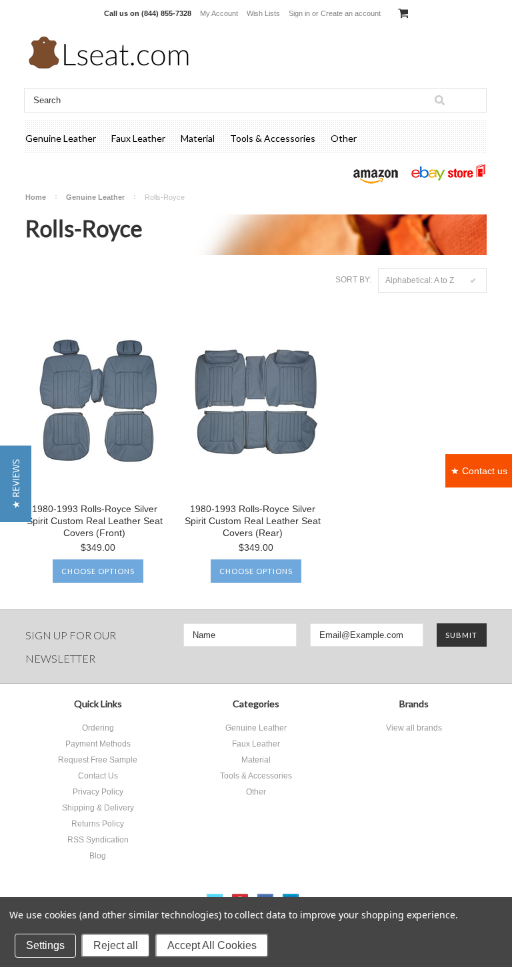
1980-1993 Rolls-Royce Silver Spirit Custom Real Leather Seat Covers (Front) (95, 520)
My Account (219, 13)
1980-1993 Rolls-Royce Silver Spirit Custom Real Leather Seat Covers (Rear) (253, 520)
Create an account (351, 13)
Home (35, 197)
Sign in (299, 13)
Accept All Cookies (212, 945)
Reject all (115, 945)
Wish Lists (263, 13)
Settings (45, 945)
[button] (15, 484)
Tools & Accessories (272, 138)
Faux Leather (138, 138)
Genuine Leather (60, 138)
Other (344, 138)
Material (198, 138)
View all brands (414, 728)
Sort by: (353, 279)
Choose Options (98, 571)
